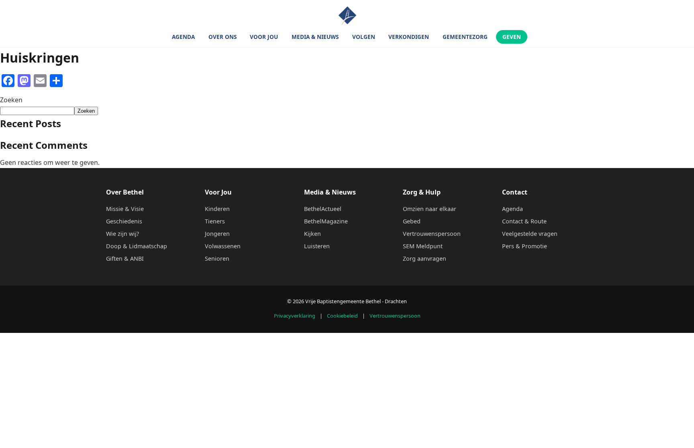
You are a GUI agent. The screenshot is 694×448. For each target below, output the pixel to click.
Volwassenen (223, 246)
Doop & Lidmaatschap (136, 246)
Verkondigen (408, 37)
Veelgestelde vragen (529, 233)
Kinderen (217, 209)
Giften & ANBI (125, 258)
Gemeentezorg (465, 37)
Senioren (217, 258)
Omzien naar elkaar (429, 209)
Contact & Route (524, 221)
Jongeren (217, 233)
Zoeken (11, 99)
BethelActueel (322, 209)
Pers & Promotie (524, 246)
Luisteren (317, 246)
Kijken (312, 233)
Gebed (411, 221)
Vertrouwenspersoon (432, 233)
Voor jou (264, 37)
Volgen (363, 37)
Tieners (215, 221)
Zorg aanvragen (424, 258)
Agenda (183, 37)
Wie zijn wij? (122, 233)
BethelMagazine (326, 221)
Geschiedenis (124, 221)
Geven (511, 37)
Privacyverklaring (294, 315)
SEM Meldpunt (423, 246)
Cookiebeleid (342, 315)
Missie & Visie (125, 209)
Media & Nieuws (315, 37)
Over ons (222, 37)
